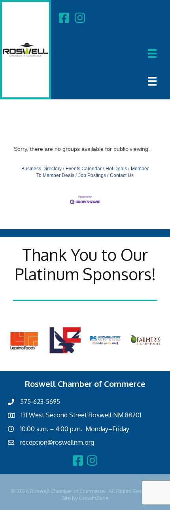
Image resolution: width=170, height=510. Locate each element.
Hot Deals (116, 168)
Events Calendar (84, 168)
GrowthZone (94, 498)
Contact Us (122, 175)
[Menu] (152, 53)
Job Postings (92, 175)
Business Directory (41, 168)
